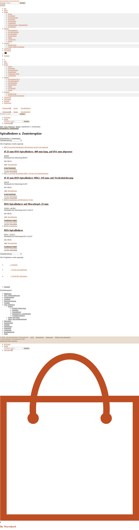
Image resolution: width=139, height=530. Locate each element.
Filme (10, 38)
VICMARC (12, 39)
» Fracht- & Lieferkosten (19, 270)
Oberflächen (8, 326)
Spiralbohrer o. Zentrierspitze (9, 128)
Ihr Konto (7, 117)
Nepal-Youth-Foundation (16, 47)
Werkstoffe (7, 328)
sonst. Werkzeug (9, 127)
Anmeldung (12, 23)
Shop (5, 10)
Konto (16, 108)
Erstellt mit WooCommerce (8, 341)
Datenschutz (40, 337)
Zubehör (7, 325)
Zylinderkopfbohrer (18, 315)
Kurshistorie (12, 27)
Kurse (6, 12)
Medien (6, 28)
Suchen (22, 3)
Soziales (6, 43)
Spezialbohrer (16, 312)
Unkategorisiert (9, 297)
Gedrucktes (7, 330)
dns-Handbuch (13, 30)
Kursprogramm (13, 18)
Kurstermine (12, 21)
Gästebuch (7, 49)
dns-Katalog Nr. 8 (14, 79)
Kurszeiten (11, 19)
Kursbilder (11, 16)
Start (1, 127)
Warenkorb (6, 108)
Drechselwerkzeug (10, 301)
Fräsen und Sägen (14, 317)
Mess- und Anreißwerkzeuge (17, 319)
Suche (6, 119)
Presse (10, 41)
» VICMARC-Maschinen (18, 276)
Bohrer (18, 127)
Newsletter (7, 50)
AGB (32, 337)
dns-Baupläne (12, 34)
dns (5, 8)
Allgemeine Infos (13, 74)
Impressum (7, 103)
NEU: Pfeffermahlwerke (12, 295)
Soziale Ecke (12, 45)
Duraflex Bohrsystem (19, 308)
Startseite (7, 287)
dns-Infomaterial (13, 32)
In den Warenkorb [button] (10, 168)
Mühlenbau (7, 294)
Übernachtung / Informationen (18, 25)
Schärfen (7, 303)
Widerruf (58, 337)
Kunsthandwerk (9, 332)
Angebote (7, 299)
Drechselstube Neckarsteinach (9, 1)
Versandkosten (12, 164)
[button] (10, 170)
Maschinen (7, 321)
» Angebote (13, 265)
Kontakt (6, 56)
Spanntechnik (8, 323)
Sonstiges (15, 310)
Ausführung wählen (10, 220)
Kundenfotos (12, 36)
